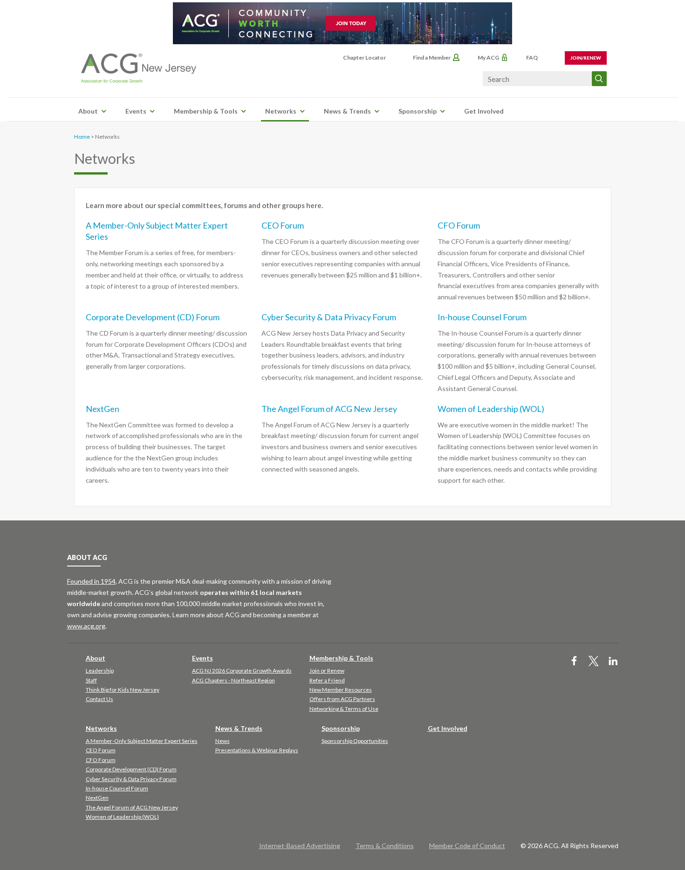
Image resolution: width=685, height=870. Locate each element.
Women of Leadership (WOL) (491, 409)
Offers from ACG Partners (342, 698)
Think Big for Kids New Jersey (122, 689)
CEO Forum (282, 225)
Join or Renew (326, 670)
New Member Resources (340, 689)
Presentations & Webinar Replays (256, 750)
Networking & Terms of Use (343, 708)
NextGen (102, 409)
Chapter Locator (364, 57)
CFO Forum (459, 225)
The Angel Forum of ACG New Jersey (329, 409)
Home (82, 136)
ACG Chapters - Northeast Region (233, 680)
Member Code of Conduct (467, 846)
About (88, 111)
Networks (280, 111)
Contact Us (99, 698)
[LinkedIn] (613, 662)
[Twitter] (594, 662)
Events (135, 111)
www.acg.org (86, 626)
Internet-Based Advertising (299, 846)
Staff (91, 680)
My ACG (488, 57)
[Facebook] (574, 662)
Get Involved (484, 111)
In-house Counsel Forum (482, 317)
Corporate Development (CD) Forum (152, 317)
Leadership (100, 670)
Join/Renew (585, 58)
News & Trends (347, 111)
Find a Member (432, 57)
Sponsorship (417, 111)
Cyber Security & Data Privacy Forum (328, 317)
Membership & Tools (206, 111)
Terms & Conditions (385, 846)
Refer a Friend (327, 680)
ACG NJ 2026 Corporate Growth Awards (242, 670)
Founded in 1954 (91, 581)
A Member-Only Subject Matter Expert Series (142, 740)
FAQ (532, 57)
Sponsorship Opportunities (355, 740)
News (222, 740)
